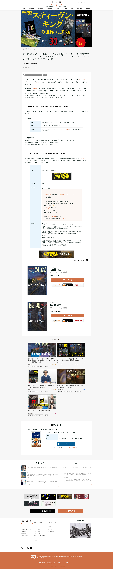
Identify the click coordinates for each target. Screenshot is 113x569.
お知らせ (24, 533)
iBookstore (67, 285)
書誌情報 (88, 8)
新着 (24, 8)
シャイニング (30, 82)
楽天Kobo (78, 285)
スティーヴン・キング (37, 74)
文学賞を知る (50, 8)
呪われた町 (82, 80)
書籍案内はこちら (42, 511)
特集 (72, 8)
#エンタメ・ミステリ (33, 67)
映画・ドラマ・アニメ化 (62, 8)
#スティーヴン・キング (67, 195)
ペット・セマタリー (66, 129)
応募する (63, 444)
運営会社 (24, 531)
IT (36, 82)
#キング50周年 (52, 216)
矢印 (90, 484)
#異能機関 (48, 195)
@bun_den (48, 208)
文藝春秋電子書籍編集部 (30, 63)
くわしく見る (66, 280)
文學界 (49, 527)
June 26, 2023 (63, 218)
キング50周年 (28, 74)
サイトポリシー (25, 527)
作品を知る (40, 8)
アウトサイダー (58, 129)
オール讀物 (50, 529)
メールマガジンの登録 (70, 447)
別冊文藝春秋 (51, 531)
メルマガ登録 (70, 511)
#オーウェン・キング (78, 391)
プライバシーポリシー (27, 529)
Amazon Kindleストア (57, 285)
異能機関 (45, 74)
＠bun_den (82, 158)
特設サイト (79, 8)
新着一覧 (36, 527)
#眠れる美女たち (61, 391)
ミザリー (51, 129)
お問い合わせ (25, 535)
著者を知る (31, 8)
